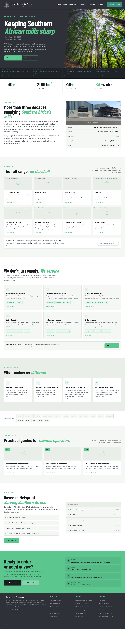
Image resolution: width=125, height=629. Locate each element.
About (65, 5)
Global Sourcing (79, 616)
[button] (77, 4)
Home (59, 5)
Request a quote (30, 58)
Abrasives (53, 610)
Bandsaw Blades (55, 603)
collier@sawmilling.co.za (106, 613)
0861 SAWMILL (103, 610)
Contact (101, 5)
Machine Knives (54, 607)
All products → (54, 616)
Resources (92, 5)
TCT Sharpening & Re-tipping (83, 600)
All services (110, 346)
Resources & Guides (105, 603)
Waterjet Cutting (80, 610)
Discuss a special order (107, 243)
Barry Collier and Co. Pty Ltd (21, 4)
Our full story (8, 147)
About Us (102, 600)
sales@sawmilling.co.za (106, 616)
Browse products (12, 58)
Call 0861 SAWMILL (31, 583)
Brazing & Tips (54, 613)
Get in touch (10, 540)
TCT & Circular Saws (56, 600)
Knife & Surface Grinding (82, 607)
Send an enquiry (11, 583)
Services (82, 5)
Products (72, 5)
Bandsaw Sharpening (81, 603)
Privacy (76, 625)
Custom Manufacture (81, 613)
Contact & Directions (105, 607)
